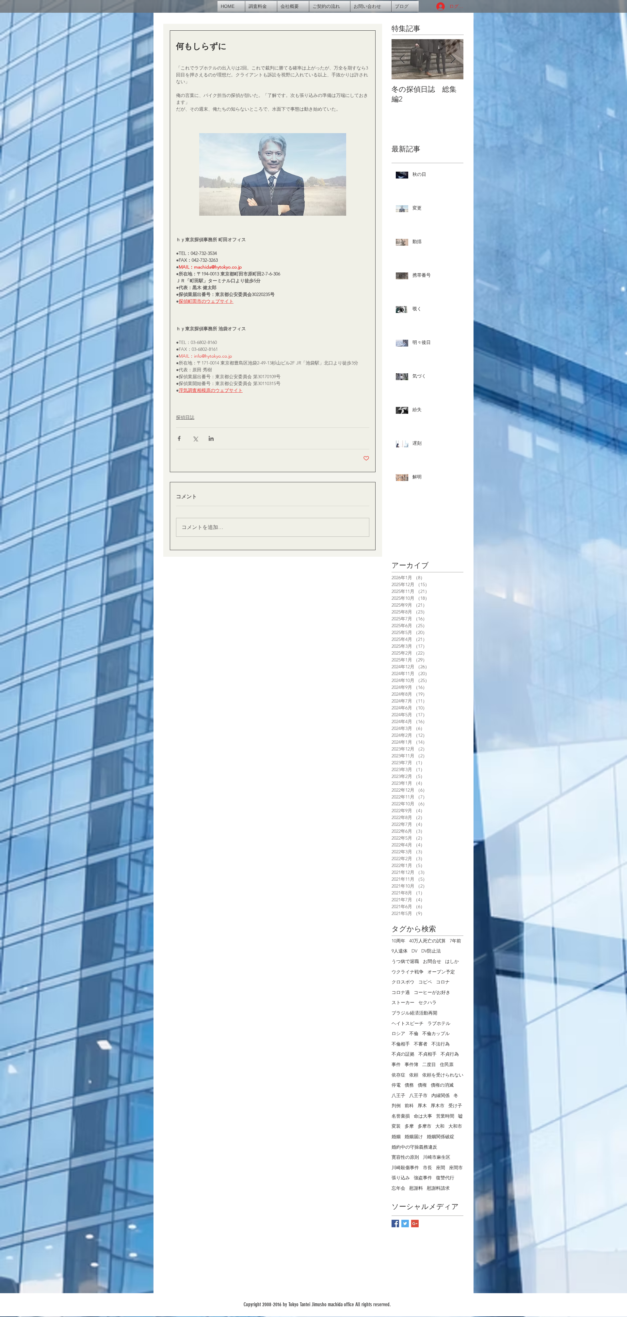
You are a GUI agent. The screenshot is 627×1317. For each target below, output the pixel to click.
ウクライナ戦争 (408, 972)
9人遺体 (400, 951)
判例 (396, 1105)
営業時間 (445, 1116)
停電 (396, 1085)
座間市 (456, 1167)
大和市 (455, 1126)
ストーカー (403, 1002)
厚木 (422, 1105)
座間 (440, 1167)
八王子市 (418, 1095)
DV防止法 (431, 951)
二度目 (429, 1064)
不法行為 (440, 1044)
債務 (409, 1085)
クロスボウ (403, 982)
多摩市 (424, 1126)
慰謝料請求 (438, 1188)
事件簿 (411, 1064)
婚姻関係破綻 (440, 1136)
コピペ (425, 982)
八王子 (398, 1095)
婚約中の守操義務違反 (414, 1147)
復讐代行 (445, 1178)
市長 (427, 1167)
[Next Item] (453, 59)
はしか (452, 961)
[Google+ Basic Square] (415, 1223)
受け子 (455, 1105)
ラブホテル (438, 1023)
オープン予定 (441, 972)
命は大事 (423, 1116)
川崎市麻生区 (436, 1157)
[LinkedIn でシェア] (211, 438)
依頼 (413, 1075)
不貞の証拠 (403, 1054)
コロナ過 (401, 992)
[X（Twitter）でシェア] (195, 438)
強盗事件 (423, 1178)
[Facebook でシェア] (179, 438)
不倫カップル (436, 1033)
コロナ (443, 982)
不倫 (413, 1033)
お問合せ (432, 961)
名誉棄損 (401, 1116)
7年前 (455, 941)
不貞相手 (427, 1054)
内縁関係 (440, 1095)
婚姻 (396, 1136)
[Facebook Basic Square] (395, 1223)
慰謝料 (416, 1188)
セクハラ (427, 1002)
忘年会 (398, 1188)
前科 (409, 1105)
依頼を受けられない (442, 1075)
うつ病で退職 (405, 961)
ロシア (398, 1033)
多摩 (409, 1126)
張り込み (401, 1178)
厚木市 (437, 1105)
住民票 (447, 1064)
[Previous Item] (402, 59)
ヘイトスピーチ (408, 1023)
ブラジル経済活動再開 (414, 1013)
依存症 (398, 1075)
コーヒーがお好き (432, 992)
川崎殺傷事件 (405, 1167)
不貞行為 (450, 1054)
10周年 (398, 941)
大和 (439, 1126)
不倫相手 (401, 1044)
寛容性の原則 (405, 1157)
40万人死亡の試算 (427, 941)
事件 (396, 1064)
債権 (422, 1085)
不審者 (420, 1044)
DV (414, 951)
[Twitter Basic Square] (405, 1223)
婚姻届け (414, 1136)
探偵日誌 (185, 417)
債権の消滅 (442, 1085)
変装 (396, 1126)
